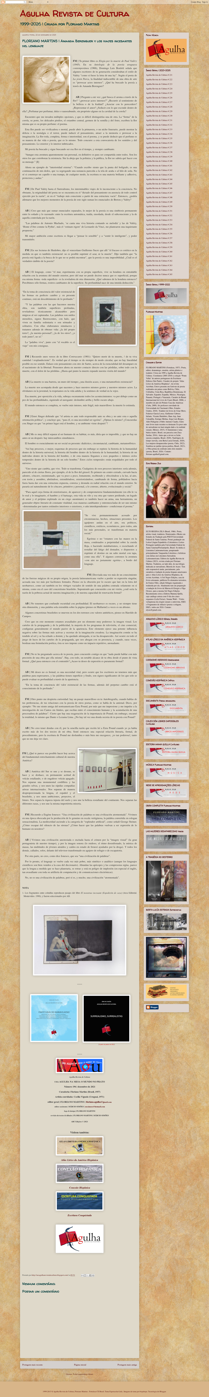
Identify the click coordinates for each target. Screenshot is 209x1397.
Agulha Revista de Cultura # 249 (159, 202)
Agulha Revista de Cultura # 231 (159, 120)
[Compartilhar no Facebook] (90, 1275)
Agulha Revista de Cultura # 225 (159, 93)
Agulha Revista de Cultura (74, 13)
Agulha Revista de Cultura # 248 (159, 197)
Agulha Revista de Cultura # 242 (159, 170)
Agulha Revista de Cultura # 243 (159, 174)
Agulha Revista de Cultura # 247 (159, 192)
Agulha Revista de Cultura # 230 (159, 115)
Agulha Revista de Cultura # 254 (159, 224)
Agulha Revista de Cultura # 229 (159, 111)
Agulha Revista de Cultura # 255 (159, 229)
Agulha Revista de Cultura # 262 (159, 260)
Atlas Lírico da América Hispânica (79, 1160)
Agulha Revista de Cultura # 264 (159, 269)
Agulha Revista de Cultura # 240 (159, 161)
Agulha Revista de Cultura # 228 (159, 106)
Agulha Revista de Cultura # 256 (159, 233)
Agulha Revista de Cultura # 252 (159, 215)
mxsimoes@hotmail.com (95, 1106)
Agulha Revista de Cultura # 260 (159, 251)
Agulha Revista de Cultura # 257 (159, 238)
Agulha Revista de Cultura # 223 (159, 84)
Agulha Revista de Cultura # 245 (159, 183)
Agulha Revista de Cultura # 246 (159, 188)
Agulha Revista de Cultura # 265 (159, 274)
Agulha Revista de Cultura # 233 (159, 129)
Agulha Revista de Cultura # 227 (159, 102)
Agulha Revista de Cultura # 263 (159, 265)
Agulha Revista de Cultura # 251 (159, 210)
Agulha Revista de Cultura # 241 (159, 165)
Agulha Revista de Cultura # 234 (159, 134)
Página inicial (80, 1364)
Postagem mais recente (32, 1364)
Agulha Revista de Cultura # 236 (159, 143)
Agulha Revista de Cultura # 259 (159, 247)
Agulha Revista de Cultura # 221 (159, 75)
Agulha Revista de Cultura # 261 (159, 256)
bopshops (143, 1391)
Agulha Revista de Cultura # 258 (159, 242)
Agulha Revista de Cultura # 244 (159, 179)
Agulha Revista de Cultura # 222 (159, 79)
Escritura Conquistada (80, 1215)
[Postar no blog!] (85, 1275)
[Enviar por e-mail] (82, 1275)
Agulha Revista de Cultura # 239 (159, 156)
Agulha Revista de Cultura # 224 (159, 88)
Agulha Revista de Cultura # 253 (159, 220)
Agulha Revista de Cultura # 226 (159, 97)
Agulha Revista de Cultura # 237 (159, 147)
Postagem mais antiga (127, 1364)
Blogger (163, 1391)
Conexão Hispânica (79, 1187)
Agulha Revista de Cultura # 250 (159, 206)
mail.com (99, 1102)
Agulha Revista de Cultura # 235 (159, 138)
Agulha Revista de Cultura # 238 (159, 152)
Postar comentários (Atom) (83, 1374)
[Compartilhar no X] (87, 1275)
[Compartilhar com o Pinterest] (93, 1275)
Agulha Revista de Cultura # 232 (159, 124)
